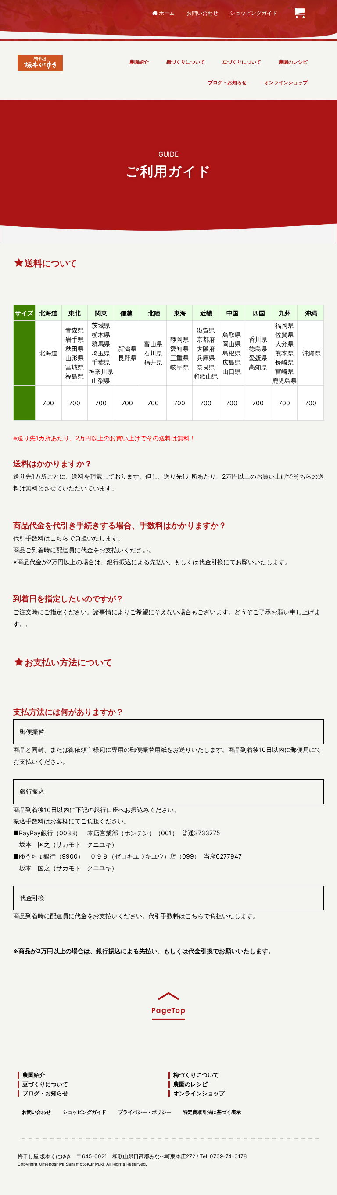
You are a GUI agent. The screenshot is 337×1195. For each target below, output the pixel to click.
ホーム (167, 13)
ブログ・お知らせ (227, 82)
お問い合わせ (202, 13)
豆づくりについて (241, 62)
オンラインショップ (286, 82)
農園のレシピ (293, 62)
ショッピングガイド (253, 13)
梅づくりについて (185, 62)
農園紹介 (139, 62)
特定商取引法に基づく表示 (212, 1112)
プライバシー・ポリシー (144, 1112)
